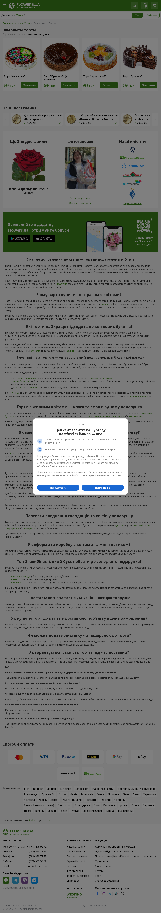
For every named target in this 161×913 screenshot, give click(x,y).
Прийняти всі (102, 487)
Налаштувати (58, 487)
